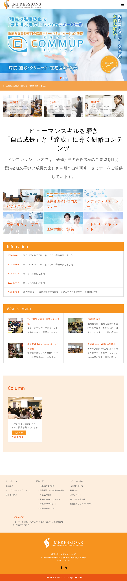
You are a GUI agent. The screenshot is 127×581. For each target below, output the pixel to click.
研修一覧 (40, 481)
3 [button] (66, 78)
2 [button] (63, 78)
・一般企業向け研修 (46, 485)
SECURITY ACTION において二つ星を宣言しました (48, 255)
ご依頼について (76, 485)
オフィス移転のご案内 (34, 273)
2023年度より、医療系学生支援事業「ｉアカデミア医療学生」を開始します (60, 291)
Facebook (61, 567)
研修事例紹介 (11, 495)
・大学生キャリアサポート (49, 499)
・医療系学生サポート (47, 504)
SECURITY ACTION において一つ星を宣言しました (48, 264)
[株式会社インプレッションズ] (63, 547)
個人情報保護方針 (77, 499)
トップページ (11, 481)
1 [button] (61, 78)
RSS (66, 567)
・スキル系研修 (44, 495)
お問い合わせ (75, 495)
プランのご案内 (76, 481)
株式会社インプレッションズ (56, 577)
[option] (63, 45)
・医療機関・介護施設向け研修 (51, 490)
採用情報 (74, 490)
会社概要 (9, 485)
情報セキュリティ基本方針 (81, 504)
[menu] (122, 4)
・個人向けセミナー (46, 508)
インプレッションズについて (18, 490)
